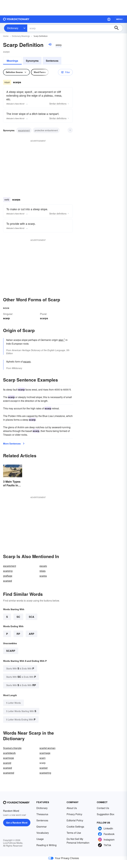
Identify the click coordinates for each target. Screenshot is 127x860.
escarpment (24, 130)
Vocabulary (42, 832)
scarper (43, 768)
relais (42, 571)
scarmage (44, 753)
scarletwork (9, 753)
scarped (7, 581)
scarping (8, 571)
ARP (31, 634)
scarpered (8, 773)
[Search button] (118, 28)
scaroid (7, 763)
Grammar (41, 826)
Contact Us (103, 808)
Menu (119, 19)
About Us (72, 808)
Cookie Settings (75, 826)
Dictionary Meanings (21, 36)
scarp (10, 651)
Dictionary (12, 28)
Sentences (52, 60)
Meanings (12, 60)
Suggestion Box (105, 814)
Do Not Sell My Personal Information (78, 840)
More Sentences (12, 443)
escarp (27, 361)
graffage (7, 576)
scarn (42, 758)
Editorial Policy (75, 820)
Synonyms (32, 60)
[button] (109, 19)
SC (18, 617)
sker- (62, 340)
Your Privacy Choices (67, 858)
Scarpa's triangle (12, 748)
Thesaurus (42, 814)
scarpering (45, 773)
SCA (31, 617)
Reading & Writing (46, 845)
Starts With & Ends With (20, 668)
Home (6, 36)
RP (18, 634)
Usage (40, 839)
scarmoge (8, 758)
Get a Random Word (16, 822)
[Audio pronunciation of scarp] (50, 44)
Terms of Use (74, 832)
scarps (44, 318)
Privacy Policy (74, 814)
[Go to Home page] (16, 19)
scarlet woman (47, 748)
